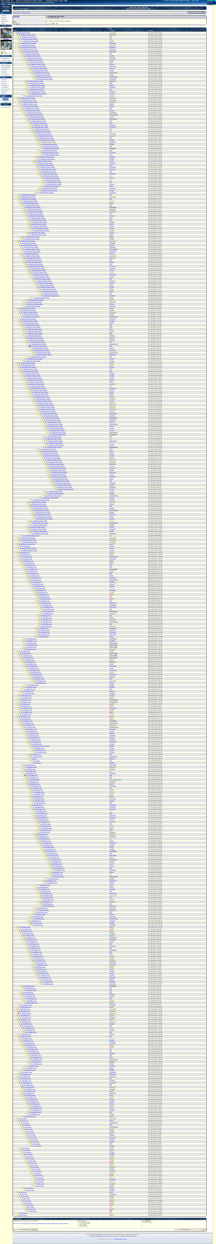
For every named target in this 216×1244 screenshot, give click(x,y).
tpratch (57, 1223)
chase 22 (112, 60)
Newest (7, 58)
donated (100, 1236)
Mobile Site (4, 93)
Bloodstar (53, 1223)
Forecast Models (5, 69)
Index (196, 12)
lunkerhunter (113, 630)
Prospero (112, 226)
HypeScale (3, 51)
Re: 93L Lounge (22, 1192)
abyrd (111, 329)
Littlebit (111, 70)
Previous (190, 12)
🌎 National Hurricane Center (6, 104)
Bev (111, 213)
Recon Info (4, 71)
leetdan (111, 516)
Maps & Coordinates (6, 65)
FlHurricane (6, 6)
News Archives (5, 21)
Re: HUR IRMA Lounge (24, 552)
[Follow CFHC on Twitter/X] (6, 101)
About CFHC (4, 91)
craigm (111, 478)
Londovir (112, 161)
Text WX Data (5, 87)
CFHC (19, 1223)
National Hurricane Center (121, 1239)
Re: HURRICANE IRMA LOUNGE (27, 35)
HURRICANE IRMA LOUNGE (23, 32)
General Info (4, 79)
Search (3, 23)
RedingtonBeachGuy (41, 1223)
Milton (177, 4)
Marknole (112, 85)
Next (200, 12)
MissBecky (112, 156)
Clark (36, 1223)
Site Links (4, 81)
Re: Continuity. (36, 761)
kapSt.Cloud (113, 603)
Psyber (111, 1095)
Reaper (111, 575)
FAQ (140, 8)
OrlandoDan (16, 16)
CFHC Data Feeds (6, 89)
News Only (4, 17)
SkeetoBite (48, 1223)
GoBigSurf (112, 920)
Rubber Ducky (113, 441)
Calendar (148, 8)
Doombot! (112, 499)
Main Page (4, 15)
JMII (111, 37)
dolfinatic (112, 470)
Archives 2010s (16, 12)
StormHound (113, 66)
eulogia (111, 885)
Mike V (111, 449)
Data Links (4, 83)
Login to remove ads (6, 107)
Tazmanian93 (113, 708)
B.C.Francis (113, 127)
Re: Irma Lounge (23, 1118)
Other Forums (132, 7)
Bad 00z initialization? (25, 546)
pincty (111, 123)
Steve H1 (112, 253)
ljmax (111, 154)
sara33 (111, 186)
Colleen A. (29, 1223)
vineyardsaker (113, 666)
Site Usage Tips (5, 85)
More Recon (4, 72)
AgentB (111, 224)
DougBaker (112, 640)
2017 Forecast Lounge (25, 12)
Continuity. (34, 758)
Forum (3, 58)
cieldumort (66, 1223)
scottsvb (112, 93)
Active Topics (144, 7)
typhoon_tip (61, 1223)
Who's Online (135, 8)
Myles (111, 830)
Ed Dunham (23, 1223)
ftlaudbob (112, 373)
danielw (32, 1223)
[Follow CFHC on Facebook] (6, 99)
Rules (144, 8)
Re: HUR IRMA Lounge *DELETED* (40, 746)
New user (128, 8)
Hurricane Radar (5, 74)
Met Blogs (4, 19)
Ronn (111, 218)
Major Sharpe (113, 855)
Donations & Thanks (6, 60)
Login (3, 4)
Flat (205, 12)
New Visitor (11, 4)
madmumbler (113, 765)
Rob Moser (112, 415)
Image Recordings (6, 67)
